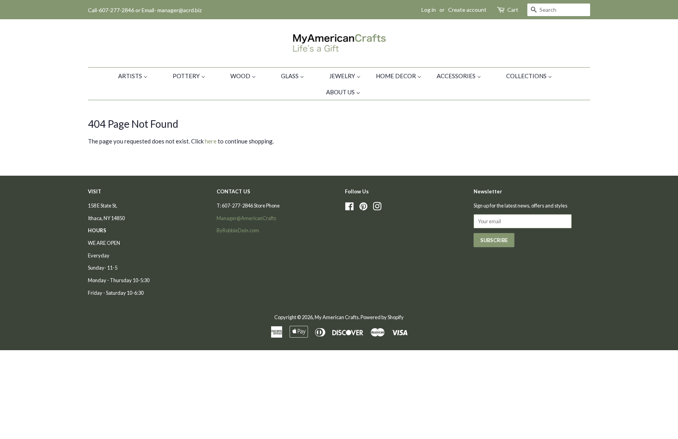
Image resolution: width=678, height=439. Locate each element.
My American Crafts (337, 317)
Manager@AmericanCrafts (246, 218)
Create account (467, 9)
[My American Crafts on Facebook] (349, 208)
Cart (512, 9)
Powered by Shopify (382, 317)
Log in (428, 9)
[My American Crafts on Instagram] (377, 208)
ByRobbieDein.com (238, 230)
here (211, 141)
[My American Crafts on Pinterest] (363, 208)
